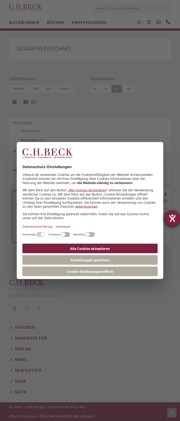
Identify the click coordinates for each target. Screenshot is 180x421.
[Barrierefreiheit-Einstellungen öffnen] (172, 218)
